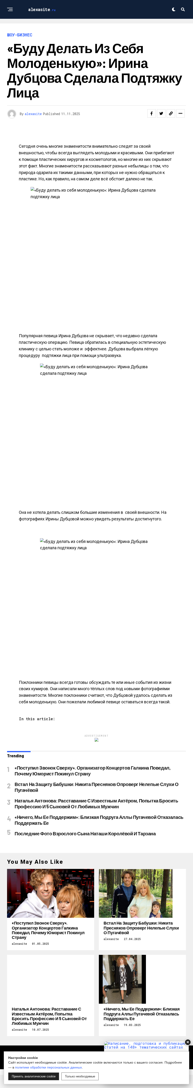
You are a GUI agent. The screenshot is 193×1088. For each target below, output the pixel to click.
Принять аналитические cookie (34, 1076)
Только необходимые (80, 1076)
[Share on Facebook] (151, 113)
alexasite (33, 114)
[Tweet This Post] (161, 113)
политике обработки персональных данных (48, 1067)
